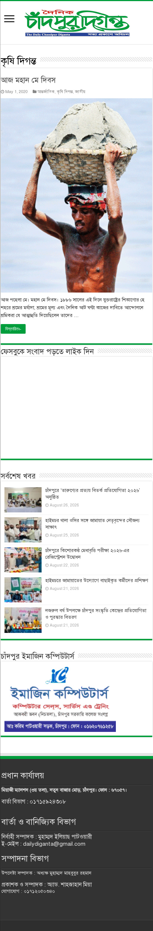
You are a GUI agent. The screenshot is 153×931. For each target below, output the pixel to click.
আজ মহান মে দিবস (28, 80)
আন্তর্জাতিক (46, 91)
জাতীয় (80, 91)
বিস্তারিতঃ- (13, 328)
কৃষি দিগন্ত (65, 91)
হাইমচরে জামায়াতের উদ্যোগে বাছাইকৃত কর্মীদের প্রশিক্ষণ (96, 581)
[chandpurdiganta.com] (76, 21)
